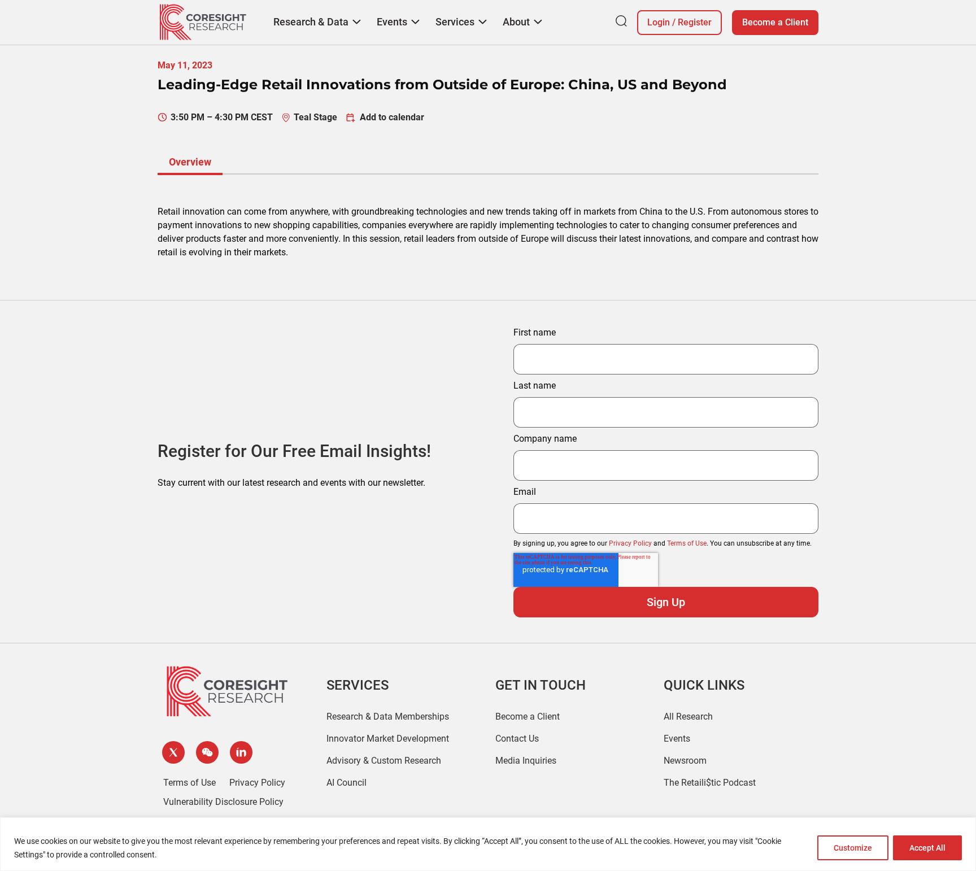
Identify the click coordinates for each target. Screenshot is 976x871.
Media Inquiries (525, 760)
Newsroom (685, 760)
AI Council (346, 782)
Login (658, 22)
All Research (688, 716)
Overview (190, 162)
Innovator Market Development (387, 738)
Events (677, 738)
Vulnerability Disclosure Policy (223, 801)
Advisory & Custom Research (383, 760)
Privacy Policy (630, 543)
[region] (488, 844)
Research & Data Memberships (387, 716)
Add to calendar (392, 117)
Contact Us (517, 738)
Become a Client (775, 22)
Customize (853, 847)
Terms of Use (687, 543)
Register (695, 22)
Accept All (927, 847)
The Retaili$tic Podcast (710, 782)
